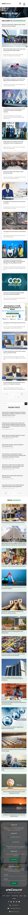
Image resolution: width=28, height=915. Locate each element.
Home (4, 895)
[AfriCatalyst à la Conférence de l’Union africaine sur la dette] (14, 196)
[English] (25, 3)
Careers (14, 898)
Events (20, 895)
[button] (14, 883)
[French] (25, 4)
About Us (8, 895)
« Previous (6, 394)
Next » (18, 397)
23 (17, 493)
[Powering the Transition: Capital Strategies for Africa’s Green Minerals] (14, 446)
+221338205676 (15, 905)
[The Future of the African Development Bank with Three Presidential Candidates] (14, 287)
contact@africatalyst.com (15, 908)
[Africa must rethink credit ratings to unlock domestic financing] (14, 166)
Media (25, 895)
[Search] (26, 403)
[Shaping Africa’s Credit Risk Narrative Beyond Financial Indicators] (14, 477)
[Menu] (20, 3)
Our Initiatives (15, 895)
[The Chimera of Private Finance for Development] (14, 225)
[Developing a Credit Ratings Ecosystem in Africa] (14, 316)
